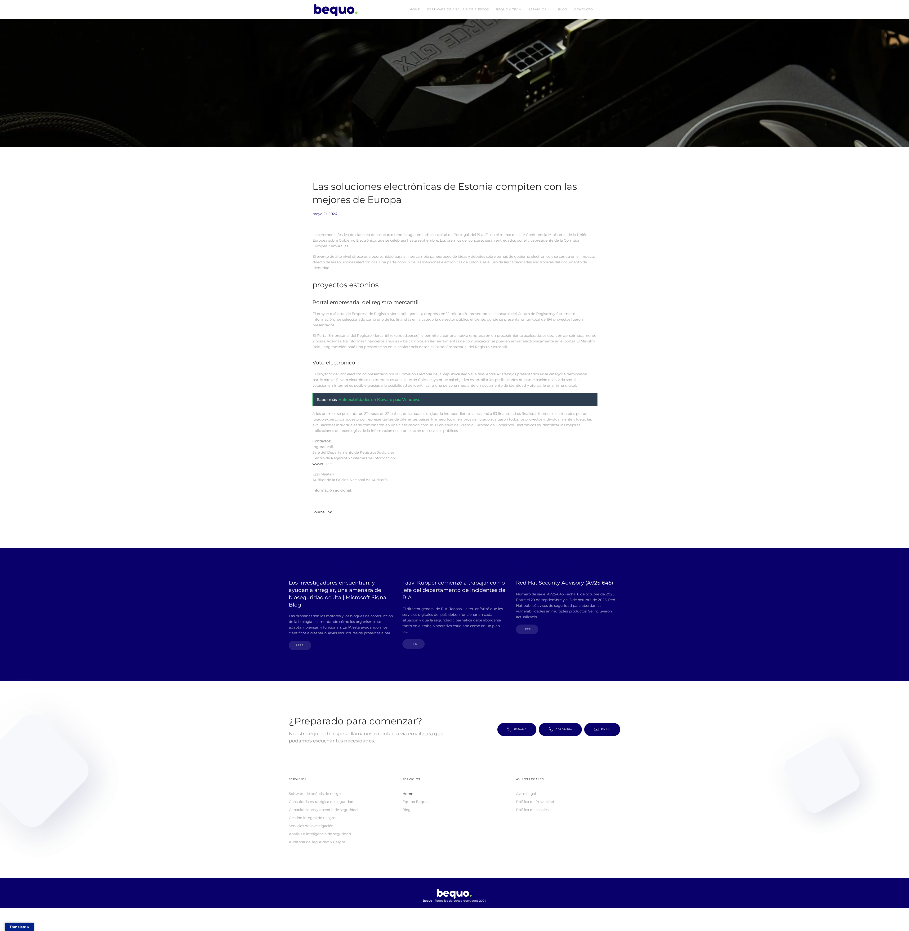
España (520, 729)
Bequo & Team (508, 9)
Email (605, 729)
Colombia (564, 729)
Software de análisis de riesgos (458, 9)
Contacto (583, 9)
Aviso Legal (526, 793)
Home (415, 9)
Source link (322, 512)
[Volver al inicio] (336, 9)
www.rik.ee (322, 463)
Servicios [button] (537, 9)
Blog (562, 9)
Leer (300, 645)
